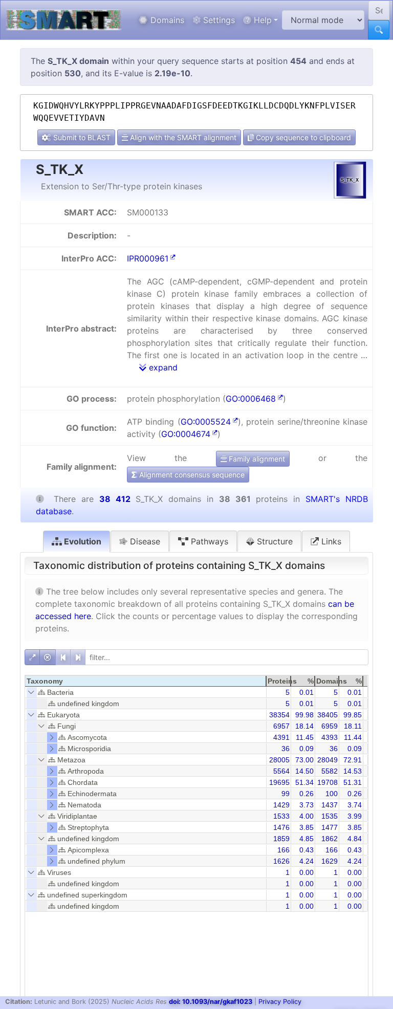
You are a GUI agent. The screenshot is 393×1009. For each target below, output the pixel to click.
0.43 (306, 850)
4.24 (306, 861)
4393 (329, 737)
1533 (281, 816)
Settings (218, 20)
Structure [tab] (273, 541)
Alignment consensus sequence (191, 474)
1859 (281, 839)
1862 (329, 839)
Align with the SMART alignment (182, 137)
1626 (281, 861)
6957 (281, 726)
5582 (329, 771)
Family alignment (256, 458)
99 (285, 793)
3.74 (354, 805)
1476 (281, 827)
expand (162, 367)
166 (283, 850)
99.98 (304, 715)
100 (331, 793)
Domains (166, 20)
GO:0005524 (206, 421)
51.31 (352, 782)
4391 (281, 737)
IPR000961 (147, 258)
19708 (327, 782)
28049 (327, 760)
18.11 (353, 726)
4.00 (306, 816)
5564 (281, 771)
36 (285, 748)
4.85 (306, 839)
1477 (329, 827)
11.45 (305, 737)
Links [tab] (330, 541)
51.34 (304, 782)
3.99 (354, 816)
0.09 (306, 748)
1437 (329, 805)
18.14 (304, 726)
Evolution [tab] (81, 541)
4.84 (354, 839)
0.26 (306, 793)
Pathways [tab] (208, 541)
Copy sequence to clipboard (302, 137)
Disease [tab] (143, 541)
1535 (329, 816)
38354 (279, 715)
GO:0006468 (251, 398)
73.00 (304, 760)
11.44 (353, 737)
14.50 (304, 771)
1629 (329, 861)
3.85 (306, 827)
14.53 (352, 771)
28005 (279, 760)
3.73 (306, 805)
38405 (327, 715)
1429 (281, 805)
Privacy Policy (279, 1001)
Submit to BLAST (81, 137)
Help (261, 20)
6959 (329, 726)
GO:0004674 (185, 434)
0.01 (306, 692)
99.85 (352, 715)
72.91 (352, 760)
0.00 (306, 872)
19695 (279, 782)
